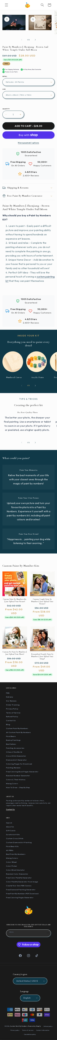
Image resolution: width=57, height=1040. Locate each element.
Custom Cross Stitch (14, 838)
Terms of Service (13, 713)
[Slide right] (35, 40)
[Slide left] (21, 40)
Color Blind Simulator (15, 870)
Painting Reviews (13, 768)
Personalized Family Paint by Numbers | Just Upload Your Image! (42, 656)
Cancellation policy (30, 1034)
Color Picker (11, 866)
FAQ (8, 693)
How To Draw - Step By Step (18, 787)
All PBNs (9, 850)
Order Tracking (13, 705)
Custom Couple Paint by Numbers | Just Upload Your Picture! (42, 601)
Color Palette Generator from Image (22, 882)
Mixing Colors (12, 783)
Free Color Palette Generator (19, 878)
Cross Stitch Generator (16, 756)
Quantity (6, 109)
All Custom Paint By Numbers (18, 732)
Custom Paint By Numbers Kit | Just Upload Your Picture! (14, 600)
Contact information (42, 1030)
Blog (8, 724)
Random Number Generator (18, 776)
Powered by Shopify (34, 1026)
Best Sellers (11, 744)
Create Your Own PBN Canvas (18, 886)
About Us (10, 827)
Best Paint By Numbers (15, 854)
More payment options (28, 142)
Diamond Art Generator (16, 760)
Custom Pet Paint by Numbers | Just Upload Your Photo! (14, 653)
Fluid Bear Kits (12, 846)
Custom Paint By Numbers (17, 728)
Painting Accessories (15, 748)
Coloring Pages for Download (19, 764)
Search (9, 823)
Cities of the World (14, 752)
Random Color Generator (17, 874)
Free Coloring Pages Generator (19, 897)
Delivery (9, 697)
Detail (4, 76)
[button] (6, 5)
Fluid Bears (11, 736)
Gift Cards (10, 830)
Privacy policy (14, 1030)
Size (4, 89)
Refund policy (48, 1026)
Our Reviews (11, 701)
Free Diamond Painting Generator (21, 890)
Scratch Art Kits (13, 834)
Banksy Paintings (13, 740)
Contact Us (11, 720)
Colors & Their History (15, 779)
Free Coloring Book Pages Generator (22, 772)
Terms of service (28, 1030)
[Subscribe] (47, 932)
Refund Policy (12, 716)
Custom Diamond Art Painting (19, 842)
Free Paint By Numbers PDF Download (22, 893)
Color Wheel (11, 862)
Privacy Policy (12, 709)
